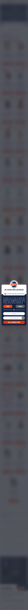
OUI (7, 306)
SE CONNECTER (14, 322)
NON (20, 306)
